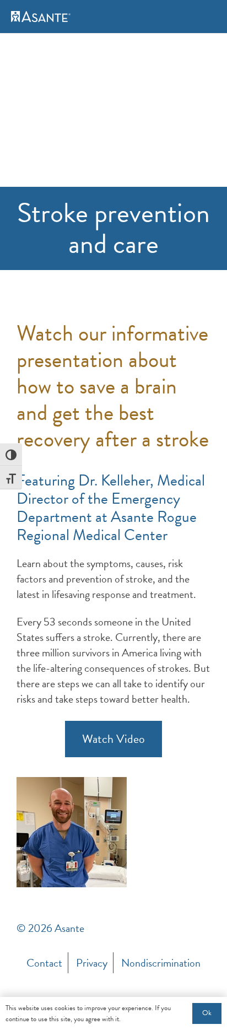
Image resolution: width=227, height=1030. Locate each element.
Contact (44, 962)
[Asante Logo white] (41, 16)
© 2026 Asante (50, 928)
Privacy (91, 962)
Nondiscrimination (161, 962)
